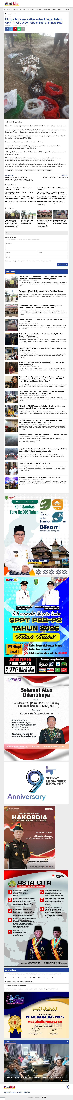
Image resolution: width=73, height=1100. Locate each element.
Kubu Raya (25, 292)
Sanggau (19, 25)
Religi (36, 479)
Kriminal (20, 337)
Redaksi (19, 1092)
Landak (24, 280)
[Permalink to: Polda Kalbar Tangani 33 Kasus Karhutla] (11, 468)
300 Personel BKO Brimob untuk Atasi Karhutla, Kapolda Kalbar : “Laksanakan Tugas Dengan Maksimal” (44, 223)
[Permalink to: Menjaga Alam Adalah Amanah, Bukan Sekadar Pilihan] (11, 482)
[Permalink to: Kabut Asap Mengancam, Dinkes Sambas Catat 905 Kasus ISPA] (11, 439)
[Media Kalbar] (12, 3)
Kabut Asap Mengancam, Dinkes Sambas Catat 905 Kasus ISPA (43, 435)
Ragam (37, 395)
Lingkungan (19, 170)
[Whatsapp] (19, 29)
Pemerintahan (22, 409)
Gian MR (44, 1097)
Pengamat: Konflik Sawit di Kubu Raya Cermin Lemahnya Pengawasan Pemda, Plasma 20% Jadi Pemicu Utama (51, 203)
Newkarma (33, 1097)
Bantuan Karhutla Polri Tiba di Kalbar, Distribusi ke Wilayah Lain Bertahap (60, 221)
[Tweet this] (11, 29)
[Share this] (7, 29)
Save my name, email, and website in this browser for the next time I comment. (29, 261)
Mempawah (25, 337)
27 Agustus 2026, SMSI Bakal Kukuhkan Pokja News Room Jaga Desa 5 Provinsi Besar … (35, 1077)
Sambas (36, 436)
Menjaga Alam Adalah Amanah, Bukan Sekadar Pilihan (39, 477)
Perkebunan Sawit (30, 170)
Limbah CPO (9, 170)
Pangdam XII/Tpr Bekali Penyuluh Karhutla (15, 985)
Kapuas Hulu (21, 352)
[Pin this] (15, 29)
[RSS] (67, 1087)
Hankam (21, 292)
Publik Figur (34, 309)
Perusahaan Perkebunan (44, 170)
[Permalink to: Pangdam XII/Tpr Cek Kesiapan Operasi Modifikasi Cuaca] (28, 214)
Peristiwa (15, 25)
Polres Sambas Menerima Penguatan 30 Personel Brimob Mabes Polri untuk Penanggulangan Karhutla (31, 977)
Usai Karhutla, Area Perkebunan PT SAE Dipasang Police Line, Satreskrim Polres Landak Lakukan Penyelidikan (12, 223)
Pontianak (29, 309)
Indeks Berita (26, 1092)
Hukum (20, 280)
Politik (28, 395)
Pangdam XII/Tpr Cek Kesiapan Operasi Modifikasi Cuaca (27, 221)
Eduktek (21, 479)
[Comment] (23, 29)
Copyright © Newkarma (9, 1092)
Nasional (25, 323)
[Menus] (66, 3)
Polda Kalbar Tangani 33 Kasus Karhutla (34, 463)
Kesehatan (25, 424)
